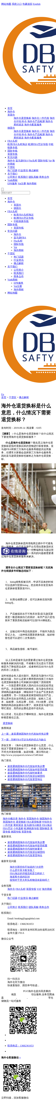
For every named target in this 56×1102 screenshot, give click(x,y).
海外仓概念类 (10, 818)
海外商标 (32, 183)
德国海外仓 (46, 818)
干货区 (11, 167)
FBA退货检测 (33, 822)
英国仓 (11, 114)
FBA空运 (8, 828)
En (2, 394)
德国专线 (16, 831)
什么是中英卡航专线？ (22, 870)
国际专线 (12, 150)
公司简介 (12, 177)
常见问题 (12, 157)
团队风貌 (34, 177)
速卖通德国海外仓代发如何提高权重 (27, 769)
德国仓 (11, 128)
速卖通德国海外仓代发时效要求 (24, 772)
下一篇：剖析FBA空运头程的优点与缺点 (23, 739)
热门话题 (12, 170)
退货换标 (8, 723)
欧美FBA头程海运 (17, 144)
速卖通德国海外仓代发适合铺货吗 (26, 776)
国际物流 (44, 828)
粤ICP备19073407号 (12, 991)
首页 (9, 108)
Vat (50, 160)
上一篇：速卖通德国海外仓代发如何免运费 (25, 733)
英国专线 (12, 154)
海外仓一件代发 (40, 118)
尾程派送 (18, 825)
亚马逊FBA (22, 160)
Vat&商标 (12, 180)
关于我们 (12, 173)
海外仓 (11, 111)
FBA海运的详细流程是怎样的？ (27, 873)
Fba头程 (32, 160)
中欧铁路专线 (21, 221)
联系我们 (23, 177)
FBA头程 (12, 141)
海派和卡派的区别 (20, 876)
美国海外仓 (9, 822)
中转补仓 (47, 822)
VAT (39, 889)
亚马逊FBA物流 (32, 825)
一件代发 (8, 825)
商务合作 (44, 177)
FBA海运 (47, 825)
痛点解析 (34, 170)
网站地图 (6, 4)
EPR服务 (12, 183)
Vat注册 (22, 183)
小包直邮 (18, 828)
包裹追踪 (27, 4)
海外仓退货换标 (22, 118)
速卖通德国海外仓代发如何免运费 (26, 766)
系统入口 (17, 4)
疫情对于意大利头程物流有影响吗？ (30, 880)
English (36, 4)
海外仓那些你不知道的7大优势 (26, 867)
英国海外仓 (32, 818)
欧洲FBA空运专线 (38, 144)
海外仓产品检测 (36, 121)
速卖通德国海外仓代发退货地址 (24, 779)
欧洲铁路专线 (31, 828)
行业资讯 (23, 170)
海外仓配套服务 (33, 124)
